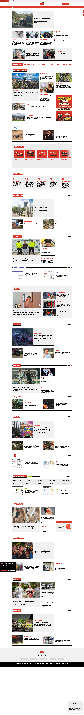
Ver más (69, 70)
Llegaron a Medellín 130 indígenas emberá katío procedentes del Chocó (40, 209)
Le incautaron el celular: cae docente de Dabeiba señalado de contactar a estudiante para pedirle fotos (32, 42)
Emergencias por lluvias (30, 64)
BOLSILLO (41, 7)
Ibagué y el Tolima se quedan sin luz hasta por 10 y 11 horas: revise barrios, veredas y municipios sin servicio (29, 184)
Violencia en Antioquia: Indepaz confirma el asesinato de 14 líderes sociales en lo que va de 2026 (63, 42)
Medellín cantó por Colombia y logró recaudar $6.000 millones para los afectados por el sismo (47, 529)
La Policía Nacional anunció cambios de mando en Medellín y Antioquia (47, 251)
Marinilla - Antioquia (68, 64)
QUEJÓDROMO (15, 7)
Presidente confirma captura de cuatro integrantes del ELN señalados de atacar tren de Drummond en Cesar (62, 135)
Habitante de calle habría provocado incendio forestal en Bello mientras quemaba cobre (42, 624)
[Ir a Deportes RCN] (17, 397)
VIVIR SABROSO (69, 7)
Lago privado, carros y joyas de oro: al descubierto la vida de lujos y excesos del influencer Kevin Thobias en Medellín (46, 77)
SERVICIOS (55, 7)
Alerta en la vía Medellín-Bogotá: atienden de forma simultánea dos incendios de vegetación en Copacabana (31, 640)
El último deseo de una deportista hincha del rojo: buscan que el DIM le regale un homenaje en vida (47, 390)
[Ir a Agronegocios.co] (34, 476)
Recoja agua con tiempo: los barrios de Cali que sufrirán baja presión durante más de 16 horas (17, 184)
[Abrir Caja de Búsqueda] (70, 4)
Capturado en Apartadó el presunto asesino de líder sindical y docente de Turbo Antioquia (25, 260)
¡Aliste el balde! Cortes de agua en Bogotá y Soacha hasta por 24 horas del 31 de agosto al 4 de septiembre (54, 184)
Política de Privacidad (36, 663)
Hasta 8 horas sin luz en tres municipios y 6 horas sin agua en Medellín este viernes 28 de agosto (63, 86)
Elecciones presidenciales (55, 64)
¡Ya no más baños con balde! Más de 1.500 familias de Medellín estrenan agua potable (47, 604)
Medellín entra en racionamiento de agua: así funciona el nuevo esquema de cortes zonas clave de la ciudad (25, 94)
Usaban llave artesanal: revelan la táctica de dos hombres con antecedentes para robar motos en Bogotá (63, 304)
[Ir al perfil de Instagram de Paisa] (45, 655)
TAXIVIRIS (29, 7)
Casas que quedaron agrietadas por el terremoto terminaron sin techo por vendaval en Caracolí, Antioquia (31, 225)
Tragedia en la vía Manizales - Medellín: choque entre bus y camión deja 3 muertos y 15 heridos (42, 20)
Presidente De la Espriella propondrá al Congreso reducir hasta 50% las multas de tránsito (31, 464)
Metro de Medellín (43, 64)
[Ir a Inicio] (42, 3)
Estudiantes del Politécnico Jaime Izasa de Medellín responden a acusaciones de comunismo (47, 262)
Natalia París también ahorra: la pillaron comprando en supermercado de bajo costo (25, 527)
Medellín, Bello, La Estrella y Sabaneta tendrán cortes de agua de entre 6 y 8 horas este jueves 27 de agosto (25, 603)
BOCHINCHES (47, 7)
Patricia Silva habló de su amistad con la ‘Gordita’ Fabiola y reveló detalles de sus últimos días (63, 313)
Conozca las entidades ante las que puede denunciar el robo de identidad (62, 275)
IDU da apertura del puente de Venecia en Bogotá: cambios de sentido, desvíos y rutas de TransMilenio (66, 185)
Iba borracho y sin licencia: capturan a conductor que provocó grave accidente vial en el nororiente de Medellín (32, 353)
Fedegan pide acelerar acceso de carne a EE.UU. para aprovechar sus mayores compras (31, 492)
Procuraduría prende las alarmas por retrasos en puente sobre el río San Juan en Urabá (62, 225)
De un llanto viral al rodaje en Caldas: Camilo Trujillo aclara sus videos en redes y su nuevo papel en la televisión (26, 312)
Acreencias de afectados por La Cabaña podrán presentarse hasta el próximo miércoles (62, 464)
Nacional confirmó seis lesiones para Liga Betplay (30, 404)
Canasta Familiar (3, 0)
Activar (3, 570)
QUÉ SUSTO (61, 7)
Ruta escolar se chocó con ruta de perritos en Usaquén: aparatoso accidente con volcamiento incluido (63, 296)
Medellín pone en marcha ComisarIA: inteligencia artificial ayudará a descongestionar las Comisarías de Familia (45, 98)
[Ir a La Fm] (16, 127)
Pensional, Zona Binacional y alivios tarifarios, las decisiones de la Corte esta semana (31, 275)
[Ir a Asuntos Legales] (19, 267)
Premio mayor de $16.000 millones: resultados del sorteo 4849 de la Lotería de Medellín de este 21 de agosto (42, 430)
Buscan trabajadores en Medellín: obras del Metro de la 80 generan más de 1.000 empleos (62, 446)
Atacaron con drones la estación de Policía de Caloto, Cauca (31, 135)
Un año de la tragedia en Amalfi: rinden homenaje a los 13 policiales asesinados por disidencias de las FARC (46, 42)
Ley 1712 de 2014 (42, 665)
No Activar (11, 570)
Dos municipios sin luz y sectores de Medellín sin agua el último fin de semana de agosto (63, 55)
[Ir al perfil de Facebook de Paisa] (38, 655)
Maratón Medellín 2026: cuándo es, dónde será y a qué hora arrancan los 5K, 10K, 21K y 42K (31, 567)
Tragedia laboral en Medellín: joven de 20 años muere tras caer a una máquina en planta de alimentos (18, 42)
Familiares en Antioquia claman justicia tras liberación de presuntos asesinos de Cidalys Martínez (32, 55)
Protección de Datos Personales (55, 663)
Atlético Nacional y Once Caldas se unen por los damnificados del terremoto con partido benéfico (25, 389)
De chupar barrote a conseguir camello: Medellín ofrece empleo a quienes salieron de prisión (31, 446)
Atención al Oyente (45, 663)
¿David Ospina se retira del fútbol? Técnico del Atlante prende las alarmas (47, 380)
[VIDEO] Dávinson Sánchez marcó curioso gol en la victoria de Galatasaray (61, 404)
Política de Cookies (75, 709)
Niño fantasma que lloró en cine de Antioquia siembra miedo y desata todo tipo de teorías (62, 640)
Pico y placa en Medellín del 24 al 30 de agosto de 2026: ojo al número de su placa (62, 354)
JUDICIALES (22, 7)
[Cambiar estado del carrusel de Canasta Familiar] (8, 1)
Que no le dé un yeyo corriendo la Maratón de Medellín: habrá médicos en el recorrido (42, 551)
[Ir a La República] (15, 455)
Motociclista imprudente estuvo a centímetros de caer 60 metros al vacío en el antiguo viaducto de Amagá (43, 338)
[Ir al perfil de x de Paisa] (41, 655)
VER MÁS (21, 164)
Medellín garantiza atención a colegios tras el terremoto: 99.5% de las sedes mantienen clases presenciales (63, 567)
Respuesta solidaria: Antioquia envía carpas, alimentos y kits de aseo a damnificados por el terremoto (47, 594)
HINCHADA (35, 7)
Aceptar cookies (75, 711)
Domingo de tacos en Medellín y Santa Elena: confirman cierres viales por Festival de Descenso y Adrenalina (62, 34)
